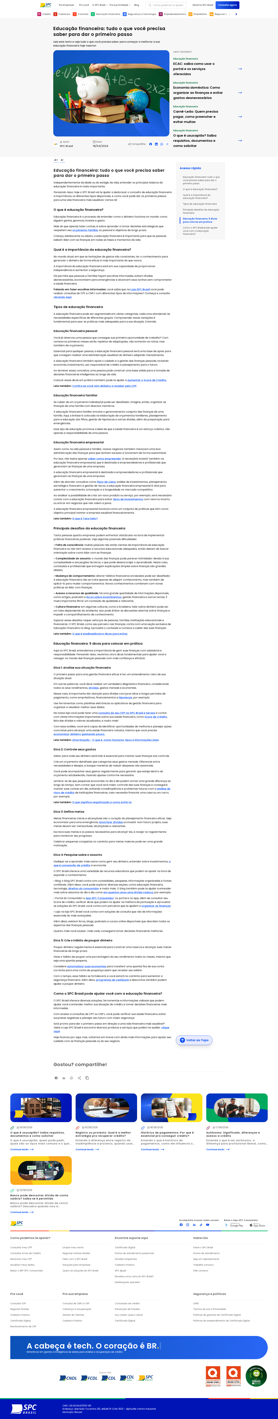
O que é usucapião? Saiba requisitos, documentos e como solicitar (38, 1134)
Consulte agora (227, 5)
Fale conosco (200, 1270)
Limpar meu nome (73, 1247)
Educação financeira (185, 58)
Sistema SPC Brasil (203, 5)
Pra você (84, 5)
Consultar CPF (18, 1303)
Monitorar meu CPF (21, 1259)
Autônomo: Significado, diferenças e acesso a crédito (233, 1134)
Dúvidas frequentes (126, 1259)
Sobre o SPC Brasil (203, 1247)
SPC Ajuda (120, 1270)
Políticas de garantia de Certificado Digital (217, 1314)
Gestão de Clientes (73, 1314)
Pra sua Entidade (119, 5)
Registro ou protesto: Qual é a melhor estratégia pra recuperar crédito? (104, 1134)
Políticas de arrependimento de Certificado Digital (221, 1320)
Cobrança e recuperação (77, 1309)
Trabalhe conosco (203, 1264)
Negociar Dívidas (19, 1309)
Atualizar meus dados (22, 1264)
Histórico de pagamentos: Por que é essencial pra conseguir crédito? (168, 1134)
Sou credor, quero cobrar (129, 1314)
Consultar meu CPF (21, 1247)
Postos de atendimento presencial (134, 1253)
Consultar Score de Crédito (25, 1253)
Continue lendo (19, 1149)
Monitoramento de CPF (23, 1326)
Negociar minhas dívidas (76, 1253)
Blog (136, 5)
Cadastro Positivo (124, 1264)
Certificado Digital (125, 1247)
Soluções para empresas (76, 1264)
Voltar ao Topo (197, 1040)
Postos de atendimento (206, 1253)
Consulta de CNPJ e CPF (76, 1303)
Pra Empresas (66, 5)
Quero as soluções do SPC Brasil (80, 1270)
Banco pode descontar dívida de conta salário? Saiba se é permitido (39, 1197)
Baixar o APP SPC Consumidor (26, 1270)
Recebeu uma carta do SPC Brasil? (134, 1276)
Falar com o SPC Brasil (75, 1259)
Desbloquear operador (127, 1282)
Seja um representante (206, 1259)
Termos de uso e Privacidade (209, 1309)
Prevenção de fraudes (127, 1309)
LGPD (196, 1303)
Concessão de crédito (127, 1303)
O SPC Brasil (98, 5)
